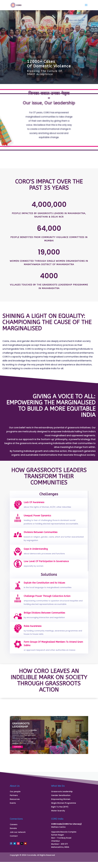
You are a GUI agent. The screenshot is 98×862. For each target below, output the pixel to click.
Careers (13, 825)
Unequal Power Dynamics (37, 515)
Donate (13, 828)
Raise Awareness (32, 626)
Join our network (18, 832)
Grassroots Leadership (62, 792)
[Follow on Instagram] (18, 843)
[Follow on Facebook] (11, 843)
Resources (15, 799)
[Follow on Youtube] (25, 843)
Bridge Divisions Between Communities (44, 612)
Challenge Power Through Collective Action (47, 596)
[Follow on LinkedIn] (14, 843)
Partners (14, 795)
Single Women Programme (63, 803)
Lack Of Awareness (34, 502)
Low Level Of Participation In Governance (46, 561)
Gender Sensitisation (60, 795)
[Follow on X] (22, 843)
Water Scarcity (58, 811)
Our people (15, 792)
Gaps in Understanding (36, 548)
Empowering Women (60, 799)
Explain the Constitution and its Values (44, 582)
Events (13, 803)
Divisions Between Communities (40, 532)
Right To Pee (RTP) (59, 807)
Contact (14, 836)
